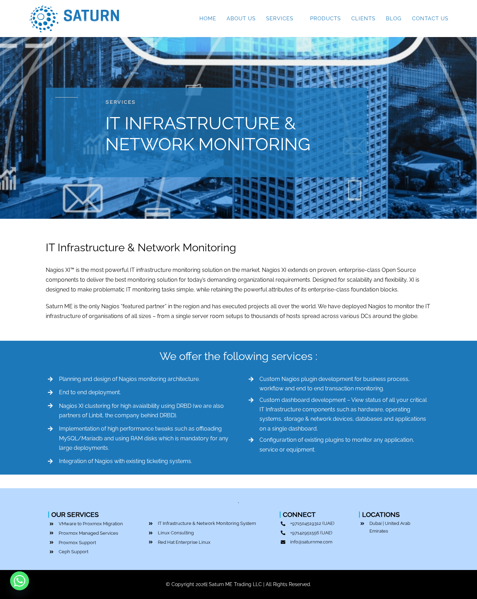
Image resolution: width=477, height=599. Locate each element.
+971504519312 (305, 523)
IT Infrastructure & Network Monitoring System (207, 523)
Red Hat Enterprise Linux (184, 542)
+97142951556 (304, 532)
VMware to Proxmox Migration (91, 523)
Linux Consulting (176, 532)
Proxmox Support (77, 542)
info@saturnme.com (311, 541)
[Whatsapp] (19, 580)
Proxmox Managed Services (88, 533)
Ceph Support (73, 551)
